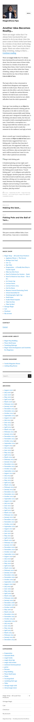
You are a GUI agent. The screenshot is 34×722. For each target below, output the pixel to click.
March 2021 (8, 540)
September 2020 (9, 554)
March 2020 (8, 568)
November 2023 (9, 466)
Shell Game (9, 297)
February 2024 (9, 459)
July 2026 (7, 392)
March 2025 (8, 429)
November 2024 (9, 439)
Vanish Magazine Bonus (12, 363)
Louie (6, 192)
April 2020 (7, 566)
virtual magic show (10, 688)
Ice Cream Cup (10, 281)
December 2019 (9, 575)
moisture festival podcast (12, 665)
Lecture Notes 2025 (12, 286)
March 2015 (8, 612)
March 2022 (8, 512)
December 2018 (9, 602)
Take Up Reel (10, 304)
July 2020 (7, 559)
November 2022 (9, 494)
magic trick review (10, 662)
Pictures (5, 194)
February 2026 (9, 404)
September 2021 (9, 526)
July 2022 (7, 503)
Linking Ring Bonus (10, 366)
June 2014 (7, 626)
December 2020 (9, 547)
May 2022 (7, 508)
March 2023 (8, 485)
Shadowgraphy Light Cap (14, 295)
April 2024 (7, 455)
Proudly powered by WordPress (21, 719)
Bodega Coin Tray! (12, 260)
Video (6, 683)
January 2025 (8, 434)
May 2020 (7, 563)
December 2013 (9, 639)
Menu (28, 13)
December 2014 (9, 614)
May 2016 (7, 609)
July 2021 (7, 531)
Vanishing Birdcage (10, 345)
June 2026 (7, 395)
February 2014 (9, 635)
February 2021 (9, 542)
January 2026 (8, 406)
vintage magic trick (10, 685)
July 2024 (7, 448)
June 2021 (7, 533)
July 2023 (7, 475)
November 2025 (9, 411)
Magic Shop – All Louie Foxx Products (16, 256)
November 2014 (9, 616)
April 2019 (7, 593)
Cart (5, 309)
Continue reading (9, 53)
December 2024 (9, 436)
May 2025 (7, 425)
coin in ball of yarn (13, 194)
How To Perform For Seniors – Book (18, 274)
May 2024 (7, 452)
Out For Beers (10, 288)
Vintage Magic (9, 306)
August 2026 (8, 390)
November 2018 (9, 605)
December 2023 (9, 464)
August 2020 (8, 556)
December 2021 (9, 519)
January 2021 (8, 545)
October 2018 (8, 607)
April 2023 (7, 482)
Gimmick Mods (9, 655)
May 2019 (7, 591)
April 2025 (7, 427)
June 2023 (7, 478)
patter (6, 667)
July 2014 (7, 623)
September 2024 (9, 443)
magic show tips (25, 192)
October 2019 (8, 579)
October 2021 (8, 524)
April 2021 (7, 538)
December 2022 (9, 492)
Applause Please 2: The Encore (16, 258)
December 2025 (9, 408)
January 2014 (8, 637)
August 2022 (8, 501)
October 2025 (8, 413)
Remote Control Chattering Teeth (17, 290)
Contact (5, 327)
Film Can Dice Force (12, 272)
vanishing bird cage (10, 681)
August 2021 (8, 529)
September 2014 (9, 621)
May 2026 (7, 397)
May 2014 (7, 628)
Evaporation (8, 653)
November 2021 (9, 522)
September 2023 (9, 471)
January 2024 (8, 462)
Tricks (6, 676)
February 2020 (9, 570)
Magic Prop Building (10, 341)
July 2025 (7, 420)
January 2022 (8, 517)
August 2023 (8, 473)
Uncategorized (9, 678)
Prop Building (8, 672)
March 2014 (8, 633)
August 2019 (8, 584)
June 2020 (7, 561)
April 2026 (7, 399)
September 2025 (9, 415)
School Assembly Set (12, 293)
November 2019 (9, 577)
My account (8, 313)
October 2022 (8, 496)
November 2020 (9, 549)
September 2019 (9, 582)
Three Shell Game (10, 343)
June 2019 (7, 589)
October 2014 (8, 619)
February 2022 (9, 515)
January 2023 (8, 489)
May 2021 (7, 536)
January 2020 (8, 572)
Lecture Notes (10, 283)
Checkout (7, 311)
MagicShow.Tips (11, 21)
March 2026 (8, 402)
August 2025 (8, 418)
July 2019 (7, 586)
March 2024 (8, 457)
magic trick (22, 194)
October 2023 (8, 469)
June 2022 (7, 505)
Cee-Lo (8, 263)
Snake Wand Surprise (13, 299)
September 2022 (9, 499)
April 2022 (7, 510)
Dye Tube (9, 265)
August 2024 (8, 445)
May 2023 (7, 480)
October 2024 (8, 441)
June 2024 (7, 450)
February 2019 (9, 598)
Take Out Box (10, 302)
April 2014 (7, 630)
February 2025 (9, 432)
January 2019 (8, 600)
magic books (8, 658)
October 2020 (8, 552)
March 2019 (8, 596)
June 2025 (7, 422)
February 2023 (9, 487)
